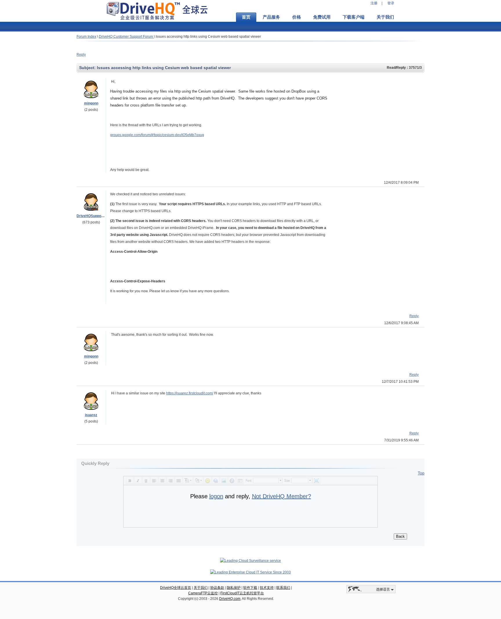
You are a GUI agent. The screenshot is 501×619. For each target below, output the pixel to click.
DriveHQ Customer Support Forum (126, 37)
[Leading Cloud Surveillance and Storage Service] (250, 561)
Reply (81, 55)
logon (216, 496)
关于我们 (385, 17)
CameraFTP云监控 (203, 593)
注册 (374, 3)
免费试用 (322, 17)
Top (421, 473)
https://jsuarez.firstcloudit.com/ (189, 393)
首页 (246, 17)
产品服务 (271, 17)
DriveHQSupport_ (91, 216)
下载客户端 (353, 17)
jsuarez (91, 415)
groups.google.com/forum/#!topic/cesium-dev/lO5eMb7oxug (157, 135)
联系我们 (283, 588)
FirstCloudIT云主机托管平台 (242, 593)
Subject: (88, 67)
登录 (390, 3)
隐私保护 (234, 588)
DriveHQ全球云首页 (175, 588)
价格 (296, 17)
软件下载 (250, 588)
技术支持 (267, 588)
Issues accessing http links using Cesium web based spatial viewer (208, 37)
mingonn (91, 103)
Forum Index (86, 37)
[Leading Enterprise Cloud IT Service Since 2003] (250, 572)
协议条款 (217, 588)
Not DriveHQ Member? (281, 496)
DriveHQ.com (229, 599)
